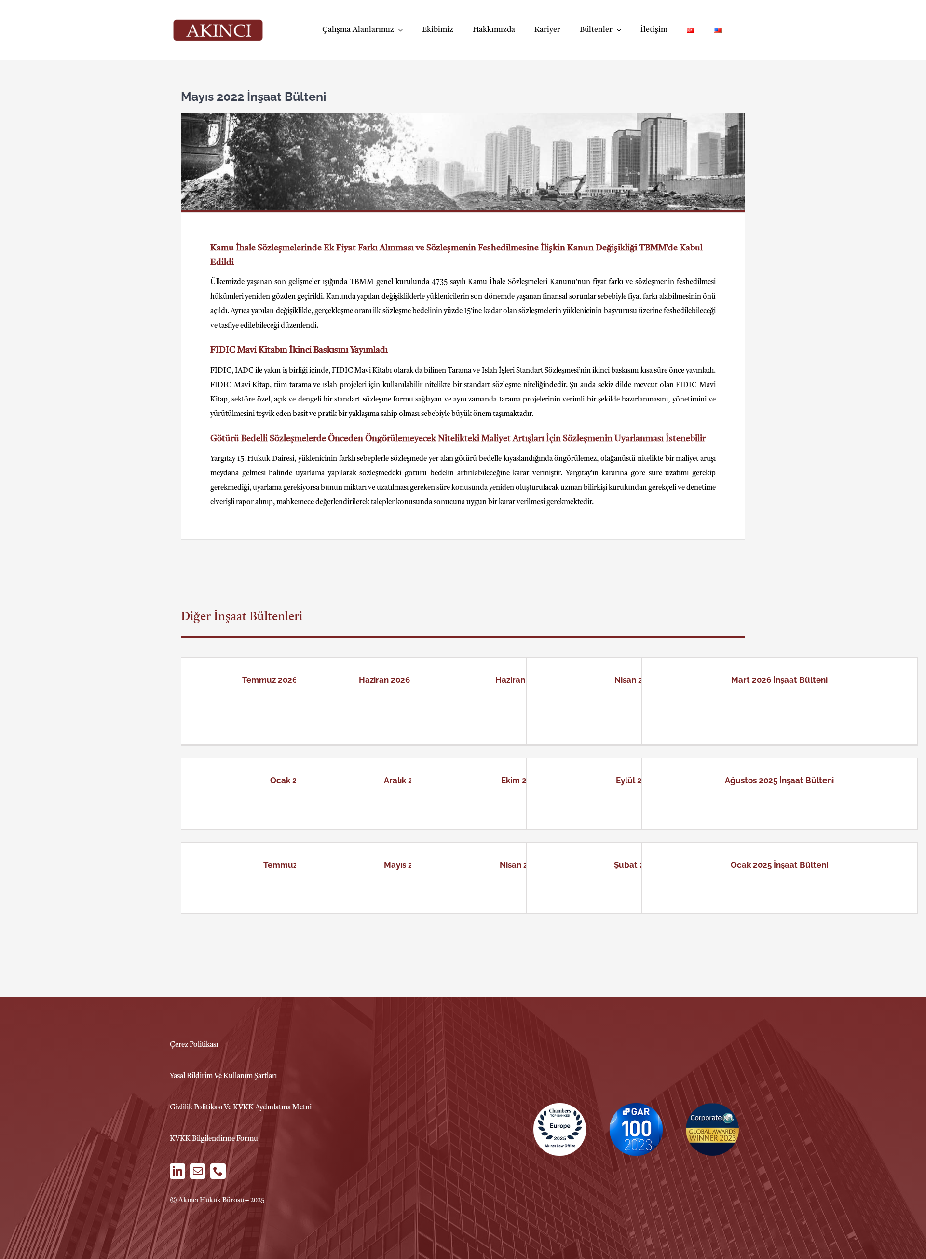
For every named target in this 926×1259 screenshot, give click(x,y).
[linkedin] (177, 1171)
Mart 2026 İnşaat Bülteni (779, 680)
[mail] (197, 1171)
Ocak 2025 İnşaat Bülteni (779, 865)
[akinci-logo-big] (218, 23)
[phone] (218, 1171)
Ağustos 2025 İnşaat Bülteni (779, 780)
